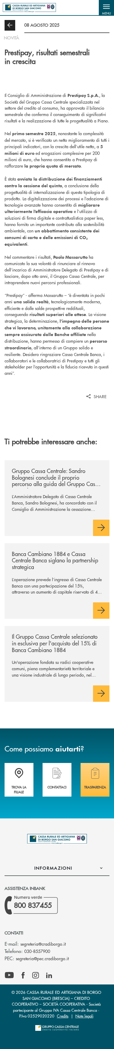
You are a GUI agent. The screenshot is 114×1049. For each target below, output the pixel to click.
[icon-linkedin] (49, 975)
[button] (106, 7)
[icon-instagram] (35, 975)
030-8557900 (37, 951)
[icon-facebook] (23, 975)
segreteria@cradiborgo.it (43, 944)
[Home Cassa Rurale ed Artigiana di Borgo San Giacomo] (29, 7)
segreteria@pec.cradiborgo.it (42, 958)
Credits (62, 1016)
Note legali (84, 1016)
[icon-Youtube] (9, 975)
